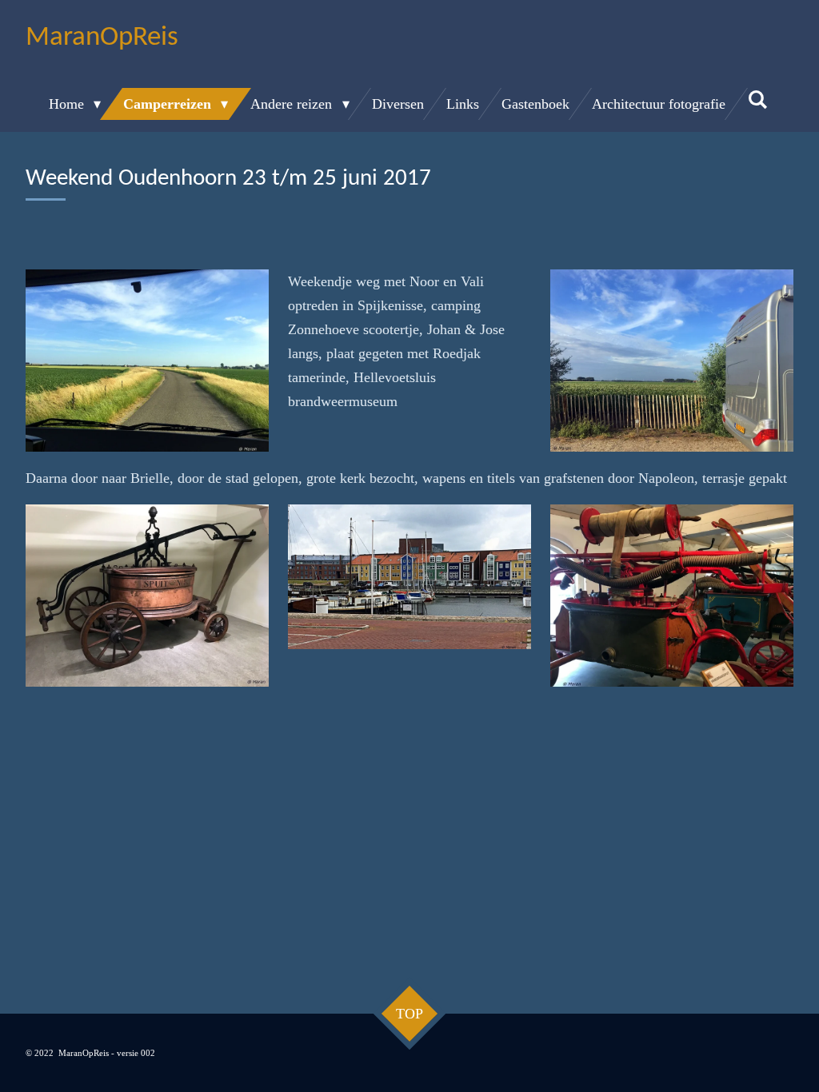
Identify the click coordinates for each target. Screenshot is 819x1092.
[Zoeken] (758, 100)
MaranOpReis (102, 38)
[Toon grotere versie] (147, 360)
